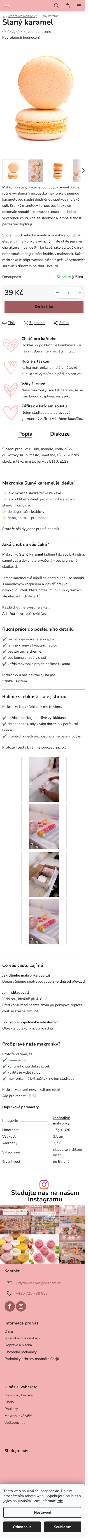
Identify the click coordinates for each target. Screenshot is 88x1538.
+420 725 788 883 (32, 1293)
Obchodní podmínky (21, 1352)
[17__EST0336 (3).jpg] (44, 826)
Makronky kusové (19, 1395)
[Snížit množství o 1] (57, 292)
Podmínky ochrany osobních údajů (32, 1358)
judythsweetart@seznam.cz (38, 1283)
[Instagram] (21, 1306)
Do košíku (44, 306)
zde (60, 1500)
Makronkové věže (19, 1415)
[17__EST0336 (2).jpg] (44, 921)
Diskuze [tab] (60, 433)
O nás (9, 1331)
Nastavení (42, 1512)
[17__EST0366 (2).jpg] (44, 779)
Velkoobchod (15, 1422)
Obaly (9, 1402)
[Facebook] (10, 1306)
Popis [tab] (25, 433)
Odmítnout (22, 1526)
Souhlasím (62, 1526)
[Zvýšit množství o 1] (79, 292)
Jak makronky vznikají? (22, 1338)
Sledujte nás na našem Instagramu (45, 1196)
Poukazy (11, 1408)
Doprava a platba (18, 1345)
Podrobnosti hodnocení (21, 37)
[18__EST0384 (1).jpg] (44, 874)
